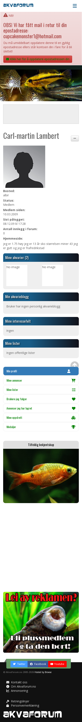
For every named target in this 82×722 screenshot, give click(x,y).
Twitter (21, 664)
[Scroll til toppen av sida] (74, 365)
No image (13, 267)
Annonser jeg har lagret (19, 408)
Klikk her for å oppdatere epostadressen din (39, 59)
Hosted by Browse (43, 672)
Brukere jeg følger (17, 399)
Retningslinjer (19, 701)
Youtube (59, 664)
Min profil (12, 371)
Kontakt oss (18, 682)
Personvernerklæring (24, 705)
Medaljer (11, 426)
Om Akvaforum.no (23, 686)
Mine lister (12, 389)
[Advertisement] (41, 547)
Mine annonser (14, 380)
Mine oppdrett (14, 417)
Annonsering (19, 691)
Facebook (40, 664)
